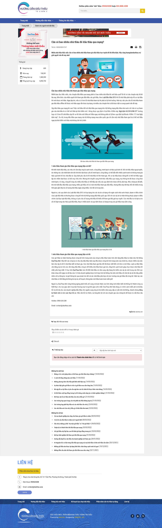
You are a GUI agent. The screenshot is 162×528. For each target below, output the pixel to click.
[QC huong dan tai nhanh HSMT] (97, 33)
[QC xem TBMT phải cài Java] (33, 43)
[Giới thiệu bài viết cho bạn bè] (131, 47)
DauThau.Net (55, 261)
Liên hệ (25, 492)
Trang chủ (24, 20)
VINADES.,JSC (79, 517)
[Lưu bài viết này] (140, 47)
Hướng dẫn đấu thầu (43, 20)
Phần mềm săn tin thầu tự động (107, 502)
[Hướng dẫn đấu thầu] (32, 9)
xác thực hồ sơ (71, 293)
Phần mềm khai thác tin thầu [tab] (29, 471)
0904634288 (35, 482)
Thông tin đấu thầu (66, 20)
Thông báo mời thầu (58, 502)
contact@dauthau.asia (35, 487)
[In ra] (136, 47)
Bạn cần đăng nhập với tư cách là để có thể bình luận (79, 357)
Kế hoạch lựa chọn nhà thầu (80, 502)
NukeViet (62, 517)
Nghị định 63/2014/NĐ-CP (128, 111)
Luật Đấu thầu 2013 (109, 97)
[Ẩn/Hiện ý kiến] (94, 350)
